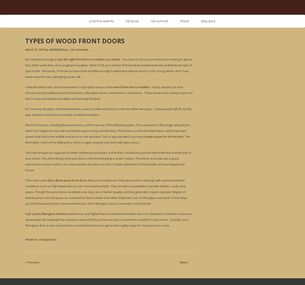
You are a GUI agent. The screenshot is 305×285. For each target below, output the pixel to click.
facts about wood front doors (67, 180)
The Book (132, 21)
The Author (159, 21)
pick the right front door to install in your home (89, 59)
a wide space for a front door (164, 137)
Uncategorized (47, 239)
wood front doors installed (131, 87)
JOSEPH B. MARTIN (101, 21)
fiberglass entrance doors (59, 214)
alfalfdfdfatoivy (58, 50)
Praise (184, 21)
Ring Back (208, 21)
